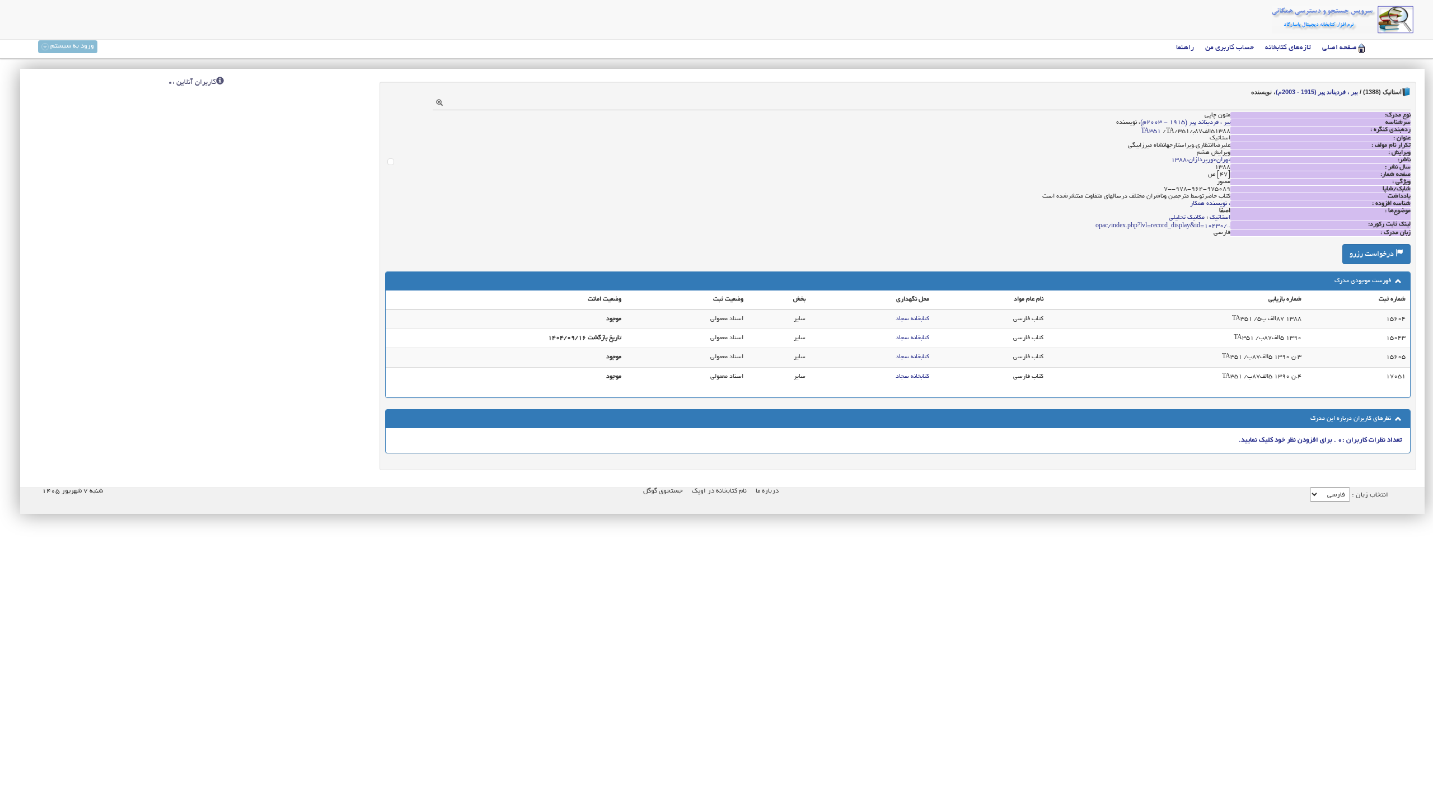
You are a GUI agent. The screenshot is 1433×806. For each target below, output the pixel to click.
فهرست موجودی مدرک (1363, 281)
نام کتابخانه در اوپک (719, 491)
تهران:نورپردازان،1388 (1200, 160)
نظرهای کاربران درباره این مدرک (1351, 418)
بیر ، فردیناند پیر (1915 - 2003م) (1317, 91)
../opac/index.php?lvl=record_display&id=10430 (1162, 226)
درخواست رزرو (1372, 255)
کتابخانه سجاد (912, 319)
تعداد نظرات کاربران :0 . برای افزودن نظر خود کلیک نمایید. (1320, 440)
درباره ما (767, 491)
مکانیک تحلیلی (1187, 217)
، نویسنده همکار (1210, 203)
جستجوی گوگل (663, 491)
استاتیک (1220, 217)
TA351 (1151, 131)
